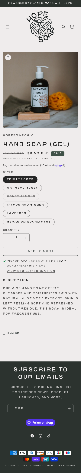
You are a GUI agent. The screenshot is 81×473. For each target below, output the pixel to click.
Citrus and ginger (25, 204)
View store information (31, 271)
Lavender (16, 213)
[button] (7, 27)
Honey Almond (23, 197)
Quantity (11, 230)
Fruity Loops (20, 179)
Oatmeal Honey (22, 187)
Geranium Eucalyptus (29, 221)
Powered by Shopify (59, 466)
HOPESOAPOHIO (29, 466)
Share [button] (13, 333)
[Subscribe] (69, 408)
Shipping (9, 159)
